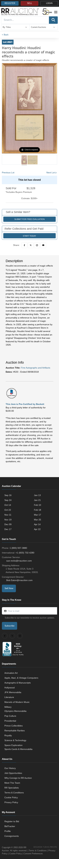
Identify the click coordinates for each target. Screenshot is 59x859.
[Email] (43, 245)
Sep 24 (7, 500)
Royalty (8, 735)
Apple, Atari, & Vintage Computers (21, 678)
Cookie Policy (11, 797)
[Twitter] (31, 245)
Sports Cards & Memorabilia (18, 749)
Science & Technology (15, 740)
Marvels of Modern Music (17, 702)
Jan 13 (37, 495)
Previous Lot (8, 172)
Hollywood (9, 687)
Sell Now (9, 588)
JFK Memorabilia (12, 692)
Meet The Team (12, 783)
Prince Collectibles (13, 725)
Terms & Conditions (14, 792)
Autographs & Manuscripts (17, 682)
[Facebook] (24, 245)
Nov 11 (7, 514)
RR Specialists (11, 787)
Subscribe (9, 625)
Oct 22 (7, 510)
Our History (10, 768)
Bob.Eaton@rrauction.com (19, 580)
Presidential (10, 721)
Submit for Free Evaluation (29, 219)
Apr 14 (37, 524)
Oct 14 (7, 505)
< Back (5, 35)
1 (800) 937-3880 (18, 548)
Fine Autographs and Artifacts (35, 367)
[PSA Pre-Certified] (11, 393)
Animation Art (11, 673)
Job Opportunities (13, 773)
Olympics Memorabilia (15, 711)
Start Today (29, 236)
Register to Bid (11, 821)
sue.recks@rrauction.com (19, 560)
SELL (29, 3)
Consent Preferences (33, 853)
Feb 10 (37, 505)
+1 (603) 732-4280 (25, 552)
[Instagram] (37, 245)
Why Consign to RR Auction (18, 778)
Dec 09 (7, 524)
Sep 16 (7, 495)
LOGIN (49, 3)
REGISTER (10, 3)
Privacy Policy (11, 802)
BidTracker (9, 826)
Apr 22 (37, 529)
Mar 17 (37, 514)
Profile (7, 831)
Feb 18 (37, 510)
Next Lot (50, 172)
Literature (9, 697)
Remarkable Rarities (14, 730)
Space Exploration (13, 745)
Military (7, 707)
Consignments (11, 836)
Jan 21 (37, 500)
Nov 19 (7, 519)
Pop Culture (10, 716)
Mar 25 (37, 519)
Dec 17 (7, 529)
